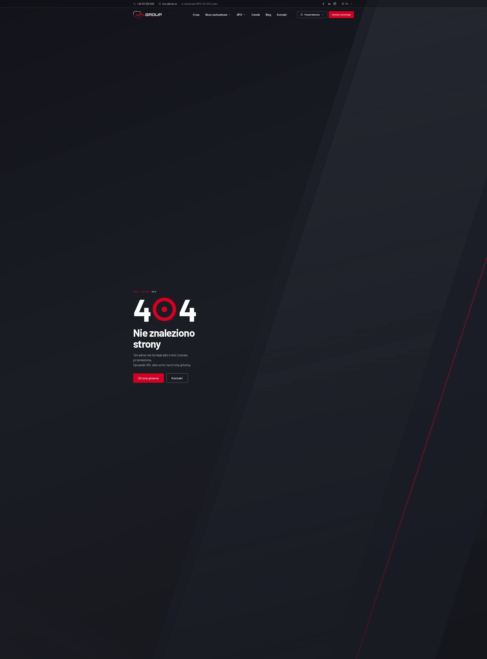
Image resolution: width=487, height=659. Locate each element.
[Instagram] (334, 3)
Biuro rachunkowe (216, 14)
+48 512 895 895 (145, 3)
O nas (196, 14)
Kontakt (282, 14)
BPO (239, 14)
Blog (268, 14)
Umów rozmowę (341, 14)
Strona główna (148, 378)
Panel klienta (312, 14)
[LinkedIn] (329, 3)
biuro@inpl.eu (169, 3)
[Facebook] (323, 3)
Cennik (256, 14)
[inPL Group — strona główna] (147, 14)
